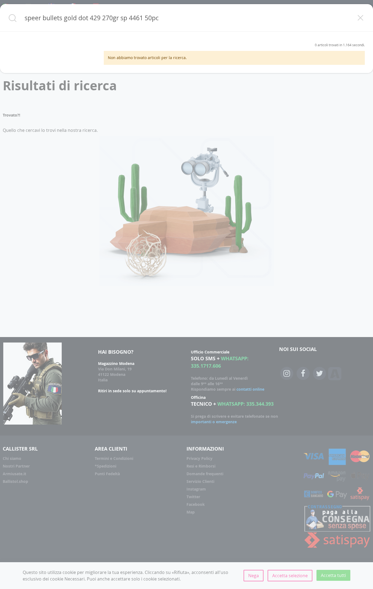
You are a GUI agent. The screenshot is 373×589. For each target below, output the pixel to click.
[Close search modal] (360, 17)
